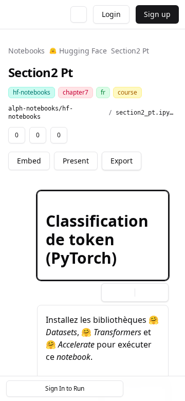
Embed (29, 161)
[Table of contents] (153, 388)
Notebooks (26, 51)
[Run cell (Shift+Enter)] (107, 200)
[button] (103, 235)
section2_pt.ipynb (146, 112)
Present (76, 161)
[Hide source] (124, 200)
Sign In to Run (64, 388)
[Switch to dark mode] (78, 14)
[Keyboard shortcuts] (170, 388)
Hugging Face (83, 51)
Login (111, 14)
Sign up (157, 14)
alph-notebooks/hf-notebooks (40, 112)
